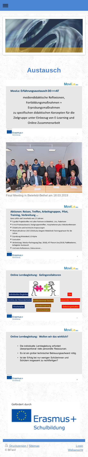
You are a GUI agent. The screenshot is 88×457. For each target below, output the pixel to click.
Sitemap (34, 445)
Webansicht (75, 450)
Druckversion (18, 445)
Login (79, 445)
